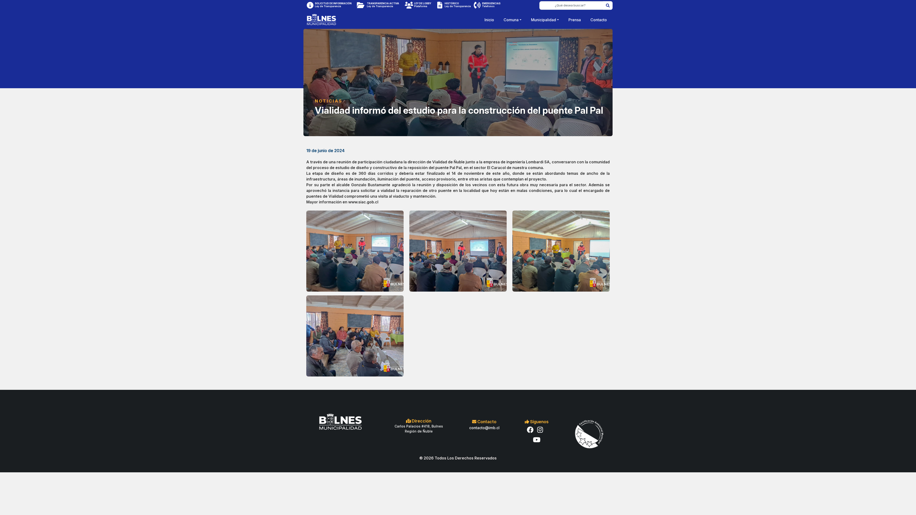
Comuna (511, 19)
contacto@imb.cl (484, 427)
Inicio (489, 19)
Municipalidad (543, 19)
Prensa (574, 19)
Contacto (598, 19)
